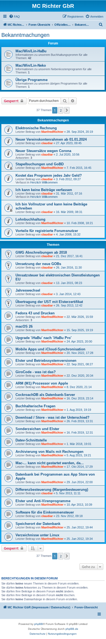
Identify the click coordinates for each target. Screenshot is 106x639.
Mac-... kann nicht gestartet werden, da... (49, 463)
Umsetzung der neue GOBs (38, 264)
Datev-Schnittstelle (31, 440)
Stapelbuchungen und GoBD (39, 164)
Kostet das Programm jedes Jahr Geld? (48, 175)
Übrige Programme (31, 80)
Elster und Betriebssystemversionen (45, 361)
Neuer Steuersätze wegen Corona (43, 151)
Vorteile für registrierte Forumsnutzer (46, 231)
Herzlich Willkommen (44, 182)
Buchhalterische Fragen (35, 406)
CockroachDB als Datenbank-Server (45, 395)
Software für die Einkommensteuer (44, 512)
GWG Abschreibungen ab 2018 (41, 252)
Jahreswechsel (27, 290)
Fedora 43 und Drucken (35, 313)
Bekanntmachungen (25, 35)
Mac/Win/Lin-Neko (30, 65)
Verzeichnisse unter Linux (37, 535)
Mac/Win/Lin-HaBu (30, 51)
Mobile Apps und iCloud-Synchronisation (50, 349)
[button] (67, 110)
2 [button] (61, 110)
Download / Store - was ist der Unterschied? (52, 417)
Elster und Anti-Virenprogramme (42, 501)
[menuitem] (14, 16)
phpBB (38, 623)
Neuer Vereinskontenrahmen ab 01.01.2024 (51, 139)
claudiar (47, 143)
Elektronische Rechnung (36, 128)
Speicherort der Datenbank (37, 524)
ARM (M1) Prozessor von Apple (41, 383)
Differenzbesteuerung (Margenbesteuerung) (51, 490)
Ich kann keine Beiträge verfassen (43, 190)
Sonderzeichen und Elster (37, 429)
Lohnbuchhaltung (30, 219)
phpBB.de (72, 628)
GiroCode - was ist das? (35, 372)
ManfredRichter (52, 131)
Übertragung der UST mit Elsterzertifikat (49, 302)
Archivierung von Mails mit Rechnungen (49, 452)
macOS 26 (24, 326)
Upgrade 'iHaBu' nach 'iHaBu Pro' (43, 338)
